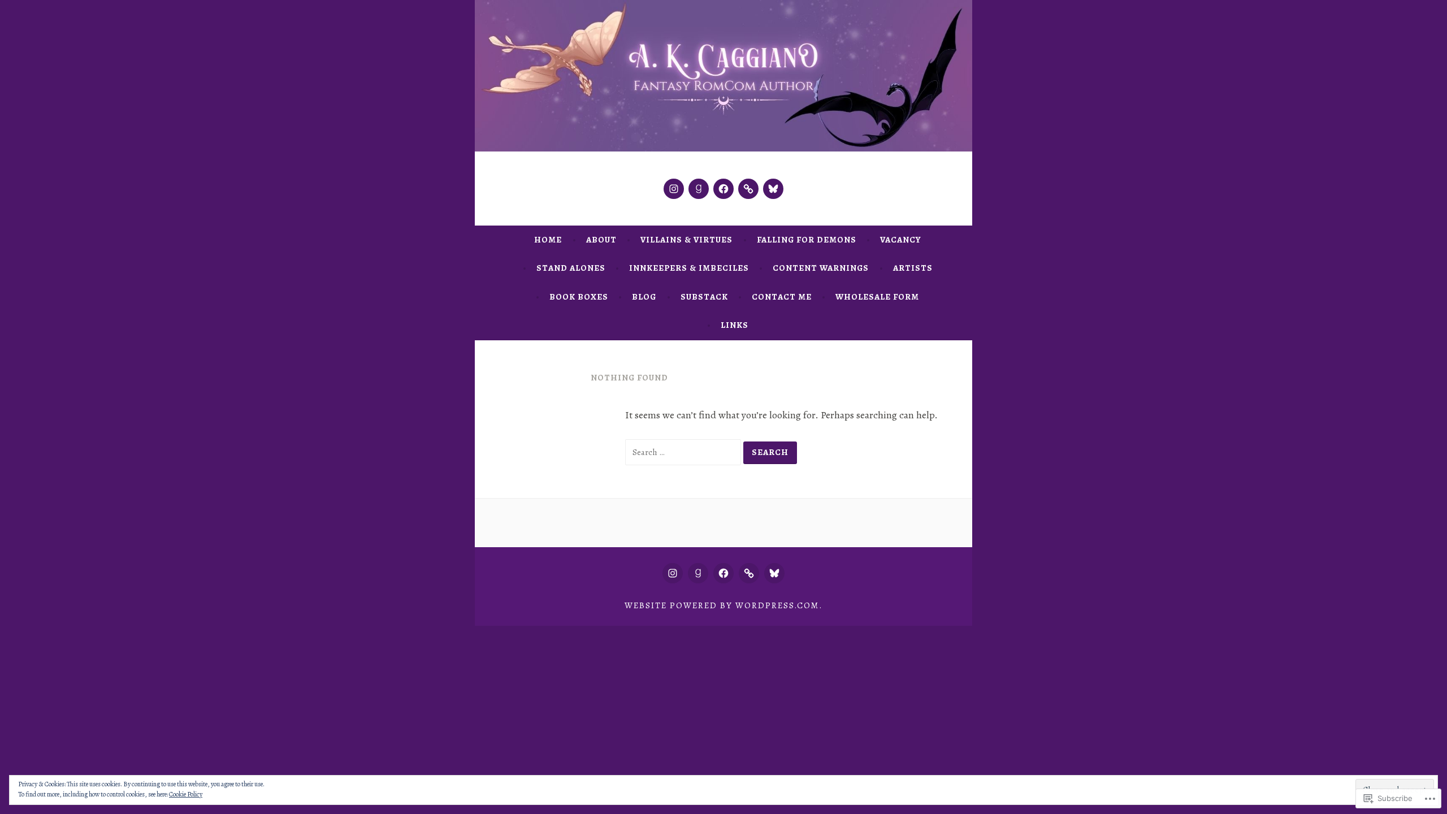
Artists (913, 268)
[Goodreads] (698, 188)
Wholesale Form (877, 296)
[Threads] (748, 188)
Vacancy (900, 239)
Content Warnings (821, 268)
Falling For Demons (806, 239)
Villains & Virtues (686, 239)
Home (548, 239)
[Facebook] (723, 188)
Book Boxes (578, 296)
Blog (644, 296)
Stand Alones (570, 268)
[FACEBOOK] (723, 573)
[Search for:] (684, 451)
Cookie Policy (185, 794)
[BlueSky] (773, 188)
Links (734, 325)
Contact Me (782, 296)
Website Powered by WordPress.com (722, 605)
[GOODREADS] (698, 573)
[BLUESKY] (774, 573)
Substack (704, 296)
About (601, 239)
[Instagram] (673, 188)
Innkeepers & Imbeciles (689, 268)
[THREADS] (749, 573)
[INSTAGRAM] (672, 573)
